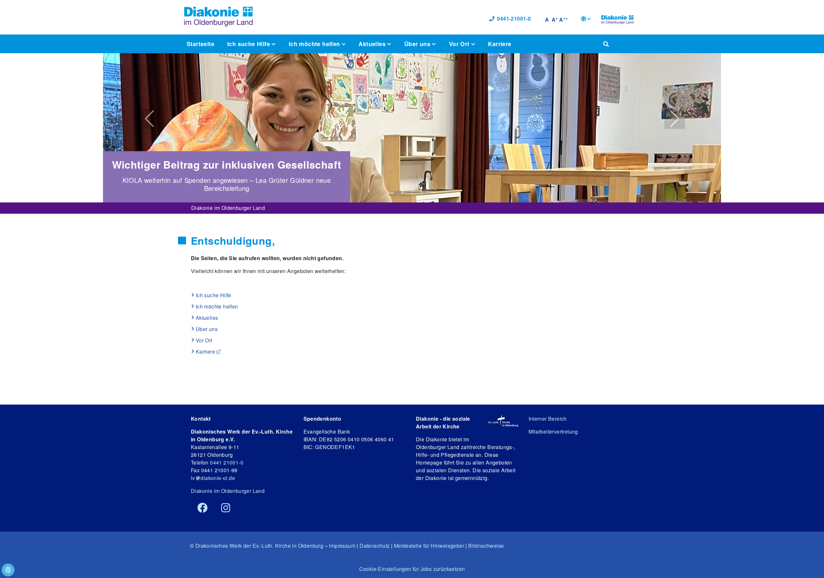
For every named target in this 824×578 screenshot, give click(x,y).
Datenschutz (374, 545)
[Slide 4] (426, 192)
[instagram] (225, 508)
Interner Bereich (548, 418)
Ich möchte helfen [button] (315, 44)
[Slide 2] (407, 192)
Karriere (499, 44)
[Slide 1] (397, 192)
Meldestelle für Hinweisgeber (429, 545)
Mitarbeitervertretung (553, 431)
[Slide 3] (417, 192)
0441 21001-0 (226, 462)
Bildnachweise (486, 545)
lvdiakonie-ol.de (213, 478)
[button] (586, 19)
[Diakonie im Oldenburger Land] (617, 18)
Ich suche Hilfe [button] (249, 44)
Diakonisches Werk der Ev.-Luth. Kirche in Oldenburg (259, 545)
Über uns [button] (418, 44)
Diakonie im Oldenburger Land (228, 207)
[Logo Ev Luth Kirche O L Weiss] (503, 421)
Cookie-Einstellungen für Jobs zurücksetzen (412, 569)
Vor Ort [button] (460, 44)
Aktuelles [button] (373, 44)
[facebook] (202, 508)
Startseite (200, 44)
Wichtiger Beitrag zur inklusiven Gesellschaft (227, 164)
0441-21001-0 (514, 18)
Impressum (342, 545)
